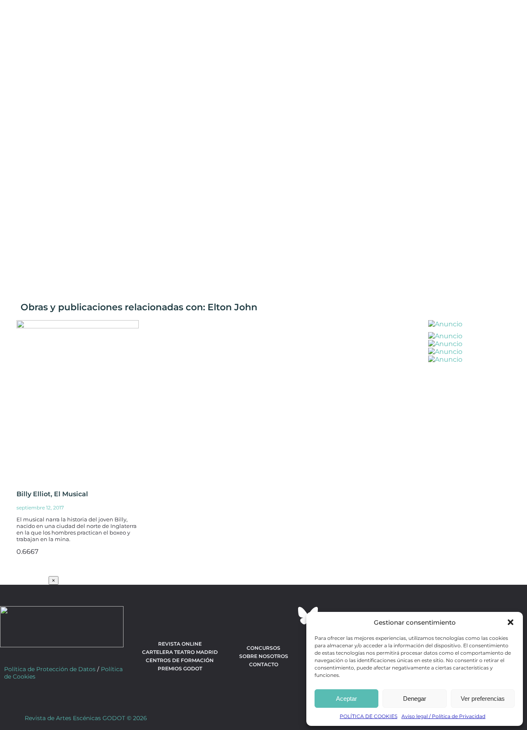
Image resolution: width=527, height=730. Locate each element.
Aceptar (346, 698)
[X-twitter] (241, 615)
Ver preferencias (483, 698)
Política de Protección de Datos (50, 669)
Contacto (263, 664)
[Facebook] (219, 615)
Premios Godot (180, 668)
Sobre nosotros (263, 656)
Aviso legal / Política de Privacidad (443, 716)
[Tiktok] (285, 615)
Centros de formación (180, 660)
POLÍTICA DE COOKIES (368, 716)
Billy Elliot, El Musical (52, 494)
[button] (510, 622)
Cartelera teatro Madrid (180, 652)
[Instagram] (263, 615)
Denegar (414, 698)
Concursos (263, 648)
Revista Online (180, 644)
